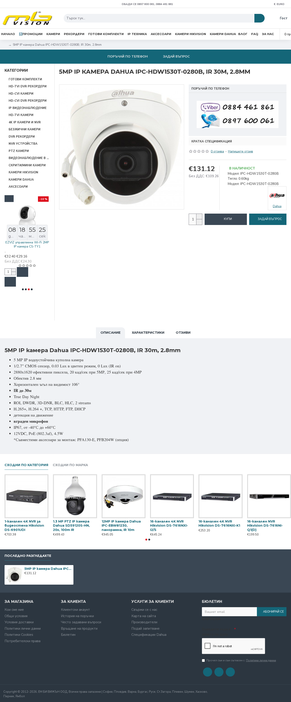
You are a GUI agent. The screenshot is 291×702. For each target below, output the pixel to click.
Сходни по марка (70, 465)
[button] (23, 289)
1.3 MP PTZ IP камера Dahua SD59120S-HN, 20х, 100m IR (71, 525)
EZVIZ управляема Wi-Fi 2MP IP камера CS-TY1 (27, 244)
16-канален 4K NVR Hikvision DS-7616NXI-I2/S (169, 525)
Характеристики (148, 333)
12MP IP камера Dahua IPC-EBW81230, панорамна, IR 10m (121, 525)
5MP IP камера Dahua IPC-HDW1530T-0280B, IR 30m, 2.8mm (48, 569)
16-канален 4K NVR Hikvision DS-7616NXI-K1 (219, 523)
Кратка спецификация (211, 141)
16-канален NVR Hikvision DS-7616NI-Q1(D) (265, 525)
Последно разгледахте (28, 556)
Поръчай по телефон (210, 89)
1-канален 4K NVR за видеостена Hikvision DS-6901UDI (24, 525)
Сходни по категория (26, 465)
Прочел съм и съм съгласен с (241, 660)
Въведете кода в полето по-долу (216, 632)
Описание (110, 333)
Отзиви (183, 333)
